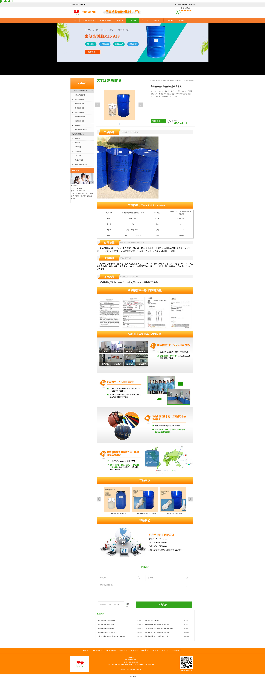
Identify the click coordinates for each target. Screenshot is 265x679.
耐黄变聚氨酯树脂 (80, 95)
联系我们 (192, 4)
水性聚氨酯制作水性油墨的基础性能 (156, 636)
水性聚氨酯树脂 (88, 20)
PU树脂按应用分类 (78, 134)
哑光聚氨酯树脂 (79, 112)
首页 (75, 20)
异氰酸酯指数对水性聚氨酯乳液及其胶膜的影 (159, 628)
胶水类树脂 (78, 155)
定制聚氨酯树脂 (79, 121)
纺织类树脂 (78, 151)
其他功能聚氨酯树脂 (81, 130)
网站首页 (86, 650)
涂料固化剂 (78, 125)
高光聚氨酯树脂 (79, 108)
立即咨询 (156, 121)
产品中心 (132, 20)
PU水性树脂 (97, 650)
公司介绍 (170, 20)
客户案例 (145, 20)
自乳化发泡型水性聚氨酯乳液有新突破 (157, 632)
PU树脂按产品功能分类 (79, 91)
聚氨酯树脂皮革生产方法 (106, 624)
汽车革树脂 (78, 147)
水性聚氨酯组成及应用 (152, 620)
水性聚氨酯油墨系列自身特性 (107, 632)
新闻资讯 (185, 4)
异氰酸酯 (120, 20)
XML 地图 (132, 676)
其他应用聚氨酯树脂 (81, 164)
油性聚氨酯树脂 (105, 20)
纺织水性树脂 (111, 650)
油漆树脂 (77, 142)
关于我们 (178, 4)
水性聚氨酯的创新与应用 (106, 628)
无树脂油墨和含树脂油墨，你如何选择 (157, 624)
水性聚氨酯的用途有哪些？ (106, 620)
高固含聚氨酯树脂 (80, 116)
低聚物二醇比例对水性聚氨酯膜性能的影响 (111, 636)
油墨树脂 (77, 138)
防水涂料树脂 (79, 160)
